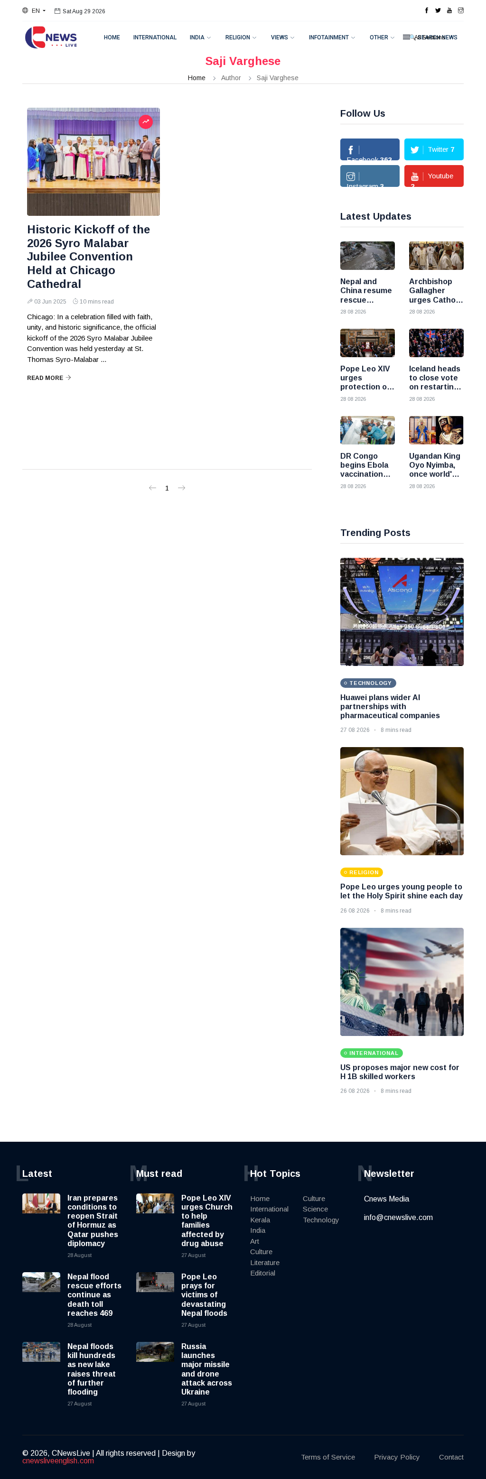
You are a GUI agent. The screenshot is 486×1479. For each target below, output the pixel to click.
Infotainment (329, 37)
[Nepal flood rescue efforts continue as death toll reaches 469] (41, 1291)
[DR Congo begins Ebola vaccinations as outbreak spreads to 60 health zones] (367, 430)
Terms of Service (328, 1457)
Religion (237, 37)
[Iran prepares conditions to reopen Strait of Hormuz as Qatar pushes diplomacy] (41, 1212)
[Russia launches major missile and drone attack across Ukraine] (155, 1361)
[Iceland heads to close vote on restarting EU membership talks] (436, 343)
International (155, 37)
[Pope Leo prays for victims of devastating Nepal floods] (155, 1291)
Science (315, 1209)
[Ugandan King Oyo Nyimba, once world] (436, 430)
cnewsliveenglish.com (58, 1461)
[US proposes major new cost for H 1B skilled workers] (402, 982)
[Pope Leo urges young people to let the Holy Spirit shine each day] (402, 801)
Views (279, 37)
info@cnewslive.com (398, 1217)
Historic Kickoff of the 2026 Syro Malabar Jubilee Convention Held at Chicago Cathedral (88, 256)
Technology (321, 1220)
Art (254, 1241)
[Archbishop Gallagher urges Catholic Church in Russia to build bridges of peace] (436, 255)
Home (112, 37)
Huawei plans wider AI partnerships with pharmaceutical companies (390, 706)
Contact (451, 1457)
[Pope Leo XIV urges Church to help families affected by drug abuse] (155, 1212)
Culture (261, 1252)
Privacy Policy (397, 1457)
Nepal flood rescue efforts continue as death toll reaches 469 (94, 1295)
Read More (45, 378)
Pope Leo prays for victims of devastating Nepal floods (204, 1295)
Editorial (262, 1273)
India (197, 37)
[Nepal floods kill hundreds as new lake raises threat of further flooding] (41, 1361)
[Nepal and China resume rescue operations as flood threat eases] (367, 255)
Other (379, 37)
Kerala (260, 1220)
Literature (265, 1262)
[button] (34, 11)
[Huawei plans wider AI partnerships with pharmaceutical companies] (402, 612)
